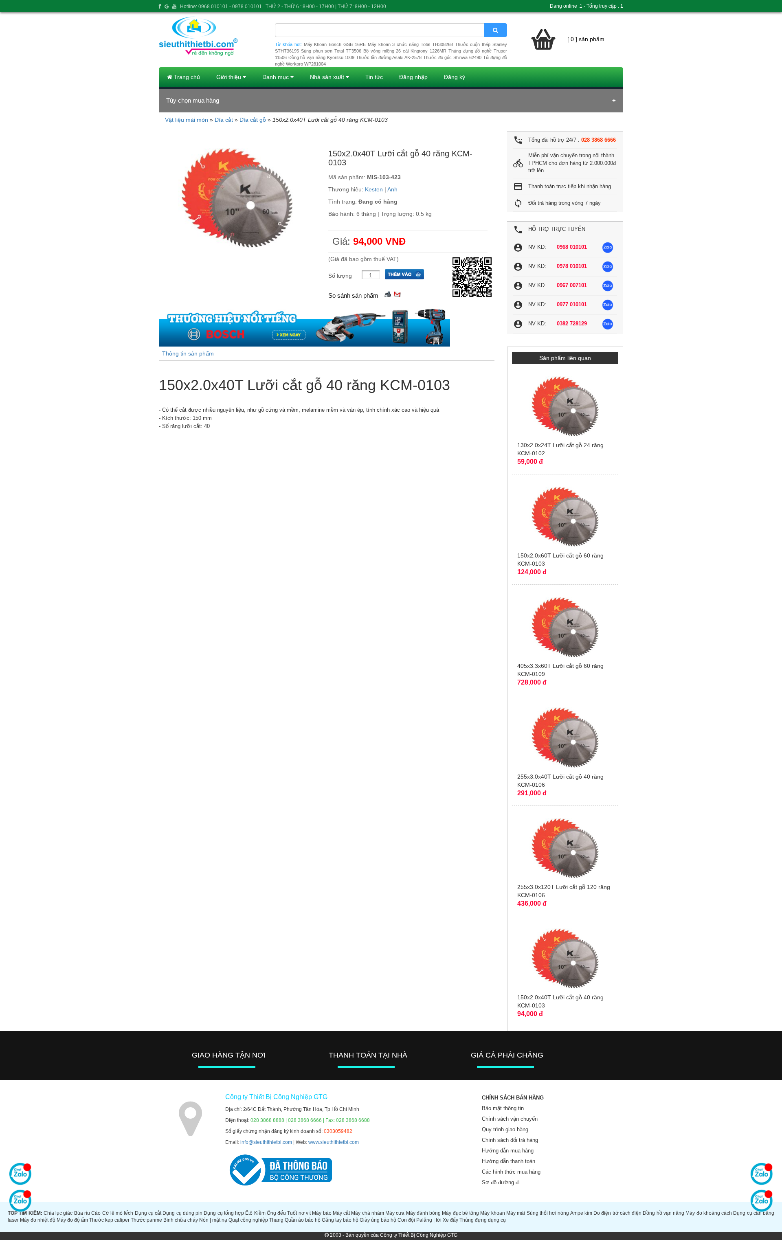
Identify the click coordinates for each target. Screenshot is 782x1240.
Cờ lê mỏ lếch (118, 1213)
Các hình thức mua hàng (511, 1172)
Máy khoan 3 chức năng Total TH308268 (410, 44)
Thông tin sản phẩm (188, 353)
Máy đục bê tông (460, 1213)
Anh (392, 189)
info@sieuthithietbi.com (266, 1142)
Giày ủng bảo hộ (378, 1220)
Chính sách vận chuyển (510, 1119)
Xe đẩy (450, 1220)
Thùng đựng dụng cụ (482, 1220)
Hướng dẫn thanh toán (508, 1161)
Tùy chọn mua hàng (192, 100)
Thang (276, 1220)
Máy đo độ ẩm (72, 1220)
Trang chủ (186, 77)
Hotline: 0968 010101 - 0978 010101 (221, 6)
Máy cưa (394, 1213)
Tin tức (374, 77)
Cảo (96, 1213)
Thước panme (146, 1220)
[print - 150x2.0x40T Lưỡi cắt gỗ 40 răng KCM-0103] (387, 293)
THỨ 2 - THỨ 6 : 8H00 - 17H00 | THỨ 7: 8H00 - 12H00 (326, 6)
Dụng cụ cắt (148, 1213)
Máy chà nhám (367, 1213)
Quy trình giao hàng (505, 1129)
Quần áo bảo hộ (303, 1220)
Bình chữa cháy (180, 1220)
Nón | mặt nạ (213, 1220)
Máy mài (515, 1213)
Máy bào (321, 1213)
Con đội (406, 1220)
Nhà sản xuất (328, 77)
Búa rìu (82, 1213)
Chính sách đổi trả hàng (510, 1140)
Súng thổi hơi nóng (548, 1213)
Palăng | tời (429, 1220)
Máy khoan (492, 1213)
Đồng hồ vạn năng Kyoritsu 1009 (321, 57)
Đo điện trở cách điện (617, 1213)
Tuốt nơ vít (299, 1213)
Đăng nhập (413, 77)
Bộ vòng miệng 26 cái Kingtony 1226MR (404, 50)
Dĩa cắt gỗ (252, 119)
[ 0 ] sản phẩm (585, 39)
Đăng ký (454, 77)
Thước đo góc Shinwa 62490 (452, 57)
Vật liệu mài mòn (186, 119)
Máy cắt (341, 1213)
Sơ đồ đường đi (501, 1182)
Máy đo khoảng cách (708, 1213)
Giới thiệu (229, 77)
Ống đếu (276, 1213)
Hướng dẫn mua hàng (508, 1151)
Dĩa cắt (224, 119)
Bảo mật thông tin (503, 1108)
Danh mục (276, 77)
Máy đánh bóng (423, 1213)
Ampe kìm (581, 1213)
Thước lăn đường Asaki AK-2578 (389, 57)
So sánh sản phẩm (353, 295)
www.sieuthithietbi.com (333, 1142)
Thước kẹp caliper (109, 1220)
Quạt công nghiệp (248, 1220)
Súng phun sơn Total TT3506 (331, 50)
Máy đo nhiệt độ (37, 1220)
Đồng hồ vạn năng (663, 1213)
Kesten (374, 189)
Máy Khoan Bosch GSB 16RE (335, 44)
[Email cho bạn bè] (397, 293)
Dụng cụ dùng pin (182, 1213)
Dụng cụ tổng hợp (224, 1213)
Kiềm (260, 1213)
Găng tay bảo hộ (340, 1220)
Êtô (249, 1213)
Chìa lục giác (58, 1213)
